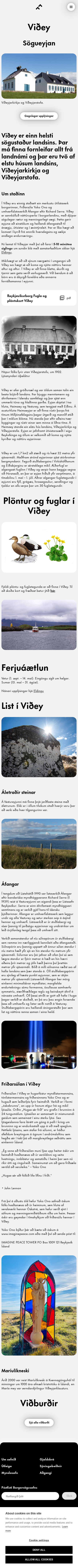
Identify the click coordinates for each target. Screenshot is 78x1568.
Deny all (39, 1550)
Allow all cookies (39, 1559)
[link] (6, 252)
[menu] (71, 7)
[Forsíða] (39, 7)
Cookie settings (39, 1540)
